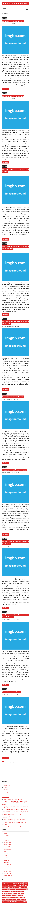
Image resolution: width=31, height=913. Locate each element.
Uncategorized (7, 792)
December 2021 (7, 842)
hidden (15, 889)
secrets (21, 893)
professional (10, 891)
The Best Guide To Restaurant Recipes (12, 21)
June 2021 (6, 855)
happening (9, 889)
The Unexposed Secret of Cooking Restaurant (15, 826)
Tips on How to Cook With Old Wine (13, 799)
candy (25, 883)
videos (19, 901)
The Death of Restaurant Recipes (11, 692)
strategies (5, 897)
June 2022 (6, 835)
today (23, 899)
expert (9, 887)
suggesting (6, 899)
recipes (16, 891)
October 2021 (7, 847)
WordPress (14, 910)
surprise (12, 899)
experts (14, 887)
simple (10, 895)
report (21, 891)
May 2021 (6, 858)
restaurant (5, 893)
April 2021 (6, 860)
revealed (11, 893)
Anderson (22, 910)
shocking (5, 895)
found (19, 887)
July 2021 (6, 853)
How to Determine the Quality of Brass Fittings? (15, 801)
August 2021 (7, 851)
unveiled (14, 901)
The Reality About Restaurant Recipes (12, 397)
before (8, 883)
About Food (7, 785)
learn (4, 891)
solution (16, 895)
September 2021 (8, 849)
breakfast (20, 883)
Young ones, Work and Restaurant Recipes (14, 470)
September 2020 (8, 875)
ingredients (21, 889)
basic (4, 883)
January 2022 (7, 840)
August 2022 (7, 833)
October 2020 (7, 873)
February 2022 (7, 838)
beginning (14, 883)
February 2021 (7, 864)
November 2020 (7, 871)
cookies (10, 885)
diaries (4, 887)
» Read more (5, 89)
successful (17, 897)
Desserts (6, 789)
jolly (27, 889)
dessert (21, 885)
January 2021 (7, 866)
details (25, 885)
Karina (19, 23)
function (24, 887)
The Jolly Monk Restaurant (15, 3)
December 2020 (7, 869)
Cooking (4, 18)
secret (16, 893)
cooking (15, 885)
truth (4, 901)
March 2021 (6, 862)
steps (20, 895)
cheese (4, 885)
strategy (11, 897)
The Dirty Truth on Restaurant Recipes (13, 96)
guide (4, 889)
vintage (25, 901)
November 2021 (7, 844)
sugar (23, 897)
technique (18, 899)
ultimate (9, 901)
